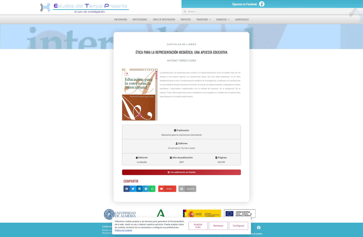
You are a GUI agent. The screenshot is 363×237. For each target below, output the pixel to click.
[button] (181, 130)
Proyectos (186, 19)
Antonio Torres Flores (181, 60)
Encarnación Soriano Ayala (181, 148)
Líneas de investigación (164, 19)
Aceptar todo (198, 225)
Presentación (120, 19)
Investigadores (140, 19)
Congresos (221, 19)
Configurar (238, 225)
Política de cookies (254, 234)
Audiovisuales (242, 19)
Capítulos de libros (181, 44)
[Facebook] (262, 4)
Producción (202, 19)
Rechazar (218, 225)
